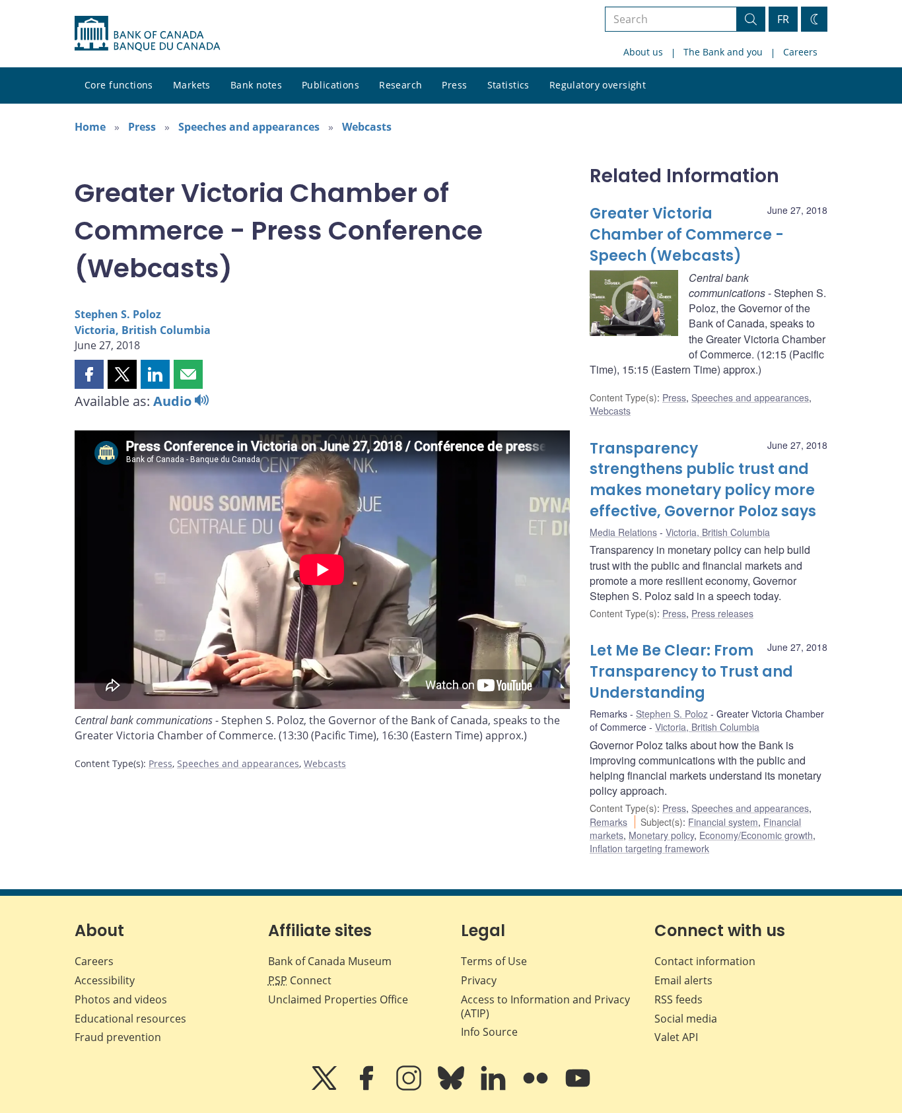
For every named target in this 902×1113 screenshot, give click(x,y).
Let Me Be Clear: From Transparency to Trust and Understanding (691, 671)
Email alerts (683, 980)
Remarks (608, 821)
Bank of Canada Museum (330, 961)
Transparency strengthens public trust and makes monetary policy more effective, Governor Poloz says (703, 480)
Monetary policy (661, 835)
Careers (800, 52)
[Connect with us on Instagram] (410, 1087)
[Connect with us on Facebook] (368, 1087)
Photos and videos (121, 999)
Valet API (676, 1037)
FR (783, 19)
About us (643, 52)
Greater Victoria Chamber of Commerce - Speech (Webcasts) (687, 234)
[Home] (147, 33)
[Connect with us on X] (325, 1087)
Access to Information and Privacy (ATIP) (545, 1006)
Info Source (489, 1032)
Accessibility (105, 980)
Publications (330, 85)
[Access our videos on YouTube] (578, 1087)
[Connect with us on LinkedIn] (494, 1087)
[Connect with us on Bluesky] (452, 1087)
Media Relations (623, 532)
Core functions (119, 85)
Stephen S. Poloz (118, 314)
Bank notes (256, 85)
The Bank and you (723, 52)
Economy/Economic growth (756, 835)
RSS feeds (678, 999)
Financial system (723, 821)
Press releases (722, 613)
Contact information (704, 961)
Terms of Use (494, 961)
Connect (299, 980)
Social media (685, 1018)
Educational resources (130, 1018)
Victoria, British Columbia (143, 330)
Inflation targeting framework (649, 848)
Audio (174, 401)
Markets (192, 85)
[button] (89, 374)
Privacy (479, 980)
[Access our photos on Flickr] (537, 1087)
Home (90, 126)
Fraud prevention (118, 1037)
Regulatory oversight (597, 85)
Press (454, 85)
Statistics (508, 85)
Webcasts (367, 126)
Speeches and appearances (249, 126)
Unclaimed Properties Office (338, 999)
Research (400, 85)
